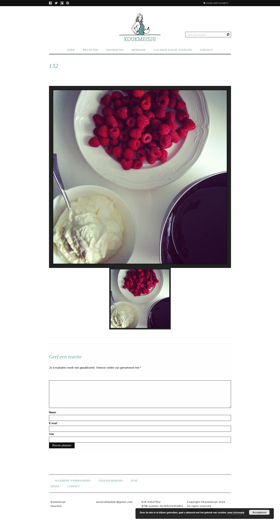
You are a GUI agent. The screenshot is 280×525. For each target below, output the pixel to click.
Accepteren (259, 512)
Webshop (139, 50)
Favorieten (115, 50)
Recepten (90, 50)
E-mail (54, 423)
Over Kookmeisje (110, 480)
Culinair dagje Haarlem (173, 50)
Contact (206, 50)
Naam (53, 412)
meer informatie (235, 512)
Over (71, 50)
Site (51, 434)
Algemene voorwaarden (72, 480)
